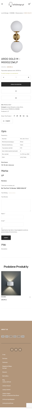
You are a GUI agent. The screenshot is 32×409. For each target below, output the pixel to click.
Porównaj (16, 98)
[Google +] (24, 116)
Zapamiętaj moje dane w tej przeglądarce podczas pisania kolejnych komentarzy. (14, 231)
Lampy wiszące (6, 385)
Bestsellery (5, 376)
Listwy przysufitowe (7, 403)
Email (3, 221)
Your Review (4, 197)
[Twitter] (17, 116)
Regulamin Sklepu (7, 366)
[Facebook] (14, 116)
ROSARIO (3, 297)
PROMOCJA (12, 109)
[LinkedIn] (27, 116)
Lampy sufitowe (6, 382)
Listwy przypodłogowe (8, 399)
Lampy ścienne (6, 389)
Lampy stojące (6, 393)
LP (8, 111)
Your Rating (4, 193)
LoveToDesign (5, 13)
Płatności (5, 362)
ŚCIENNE (12, 13)
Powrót (7, 121)
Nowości (4, 372)
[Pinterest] (20, 116)
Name (3, 213)
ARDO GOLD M (27, 13)
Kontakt (4, 368)
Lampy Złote (19, 107)
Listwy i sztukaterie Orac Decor (10, 395)
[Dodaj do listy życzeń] (16, 91)
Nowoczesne (19, 13)
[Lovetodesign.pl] (16, 4)
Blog (3, 380)
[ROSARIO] (16, 283)
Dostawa (4, 358)
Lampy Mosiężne (11, 107)
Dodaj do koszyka (16, 84)
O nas (3, 354)
